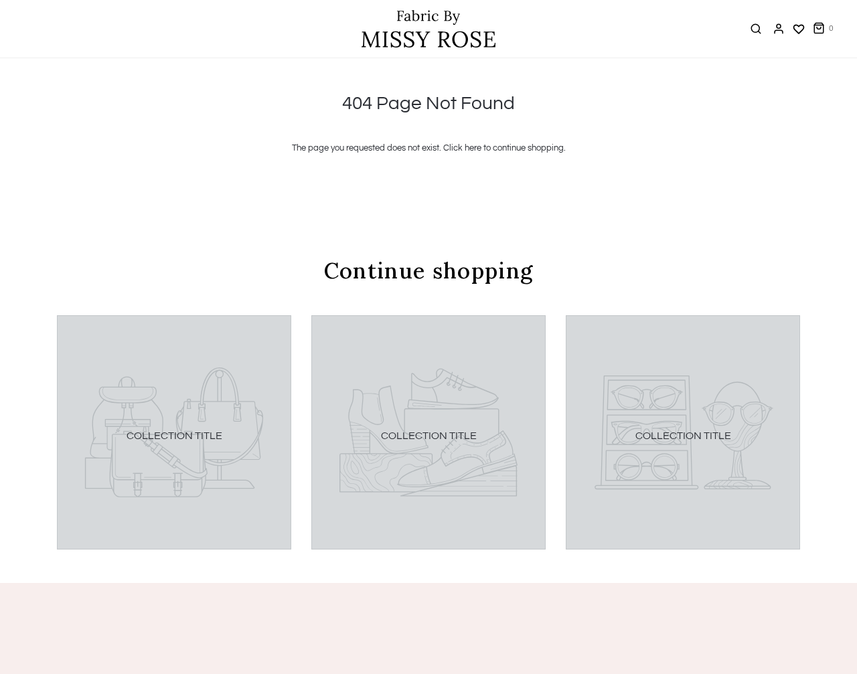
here (473, 148)
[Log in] (779, 29)
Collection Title (174, 435)
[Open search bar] (756, 28)
